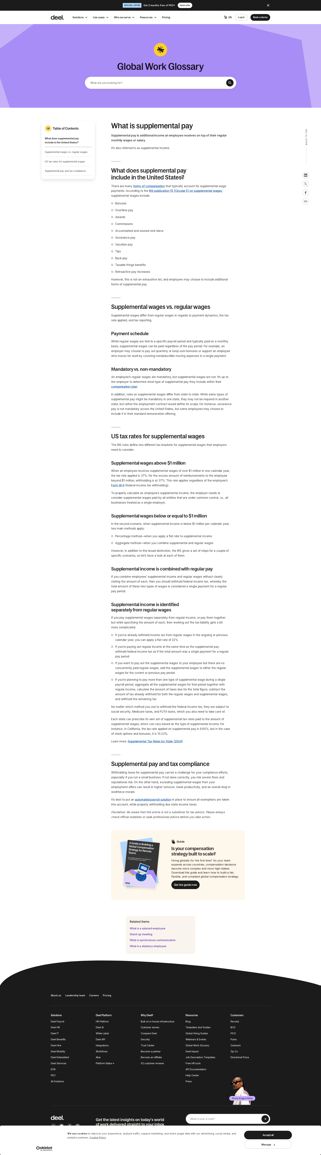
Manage (266, 1144)
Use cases (98, 17)
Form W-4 (117, 485)
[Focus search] (230, 82)
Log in (241, 17)
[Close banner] (268, 5)
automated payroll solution (153, 799)
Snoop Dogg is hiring (242, 1098)
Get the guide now (185, 884)
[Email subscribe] (265, 1119)
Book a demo (260, 17)
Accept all (268, 1135)
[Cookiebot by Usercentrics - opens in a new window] (44, 1148)
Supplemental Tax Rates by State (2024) (155, 741)
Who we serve (122, 17)
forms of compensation (149, 186)
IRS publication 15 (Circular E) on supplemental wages (185, 190)
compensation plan (124, 386)
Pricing (166, 17)
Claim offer (185, 5)
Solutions (78, 17)
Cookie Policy (98, 1137)
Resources (146, 17)
